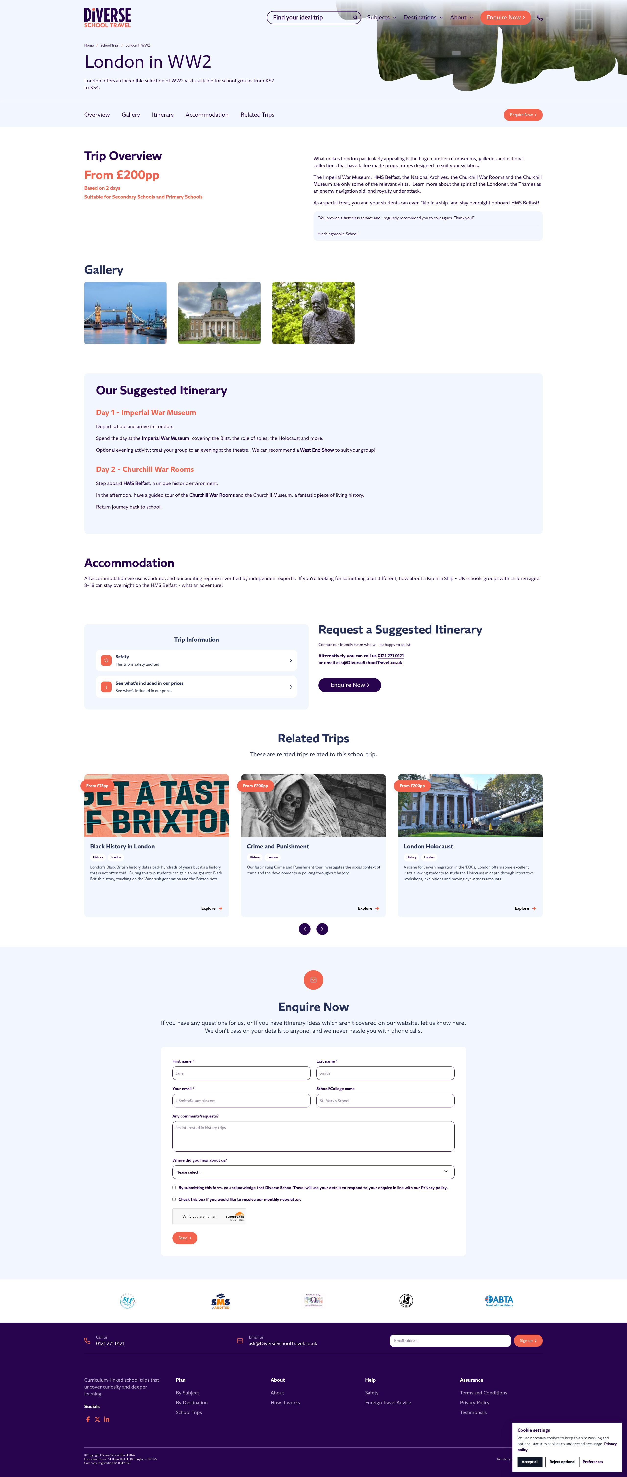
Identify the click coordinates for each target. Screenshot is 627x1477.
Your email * (183, 1089)
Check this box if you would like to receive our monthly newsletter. (240, 1200)
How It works (285, 1402)
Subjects (378, 18)
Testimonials (473, 1412)
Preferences (593, 1462)
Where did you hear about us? (199, 1160)
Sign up (526, 1341)
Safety (372, 1392)
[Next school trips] (322, 929)
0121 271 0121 (391, 656)
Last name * (327, 1061)
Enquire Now (503, 18)
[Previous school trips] (305, 929)
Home (89, 45)
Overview (97, 115)
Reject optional (562, 1462)
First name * (183, 1061)
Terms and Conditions (483, 1392)
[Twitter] (97, 1420)
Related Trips (257, 115)
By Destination (192, 1402)
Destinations (419, 18)
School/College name (335, 1089)
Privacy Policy (475, 1402)
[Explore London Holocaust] (470, 845)
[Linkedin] (106, 1420)
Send (183, 1238)
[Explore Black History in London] (156, 845)
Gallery (131, 115)
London (116, 857)
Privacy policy (433, 1188)
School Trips (109, 45)
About (458, 18)
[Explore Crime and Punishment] (313, 845)
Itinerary (163, 115)
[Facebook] (88, 1420)
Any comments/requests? (195, 1116)
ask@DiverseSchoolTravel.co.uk (369, 663)
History (98, 857)
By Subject (187, 1392)
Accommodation (207, 115)
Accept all (530, 1462)
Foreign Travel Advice (388, 1402)
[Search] (355, 17)
